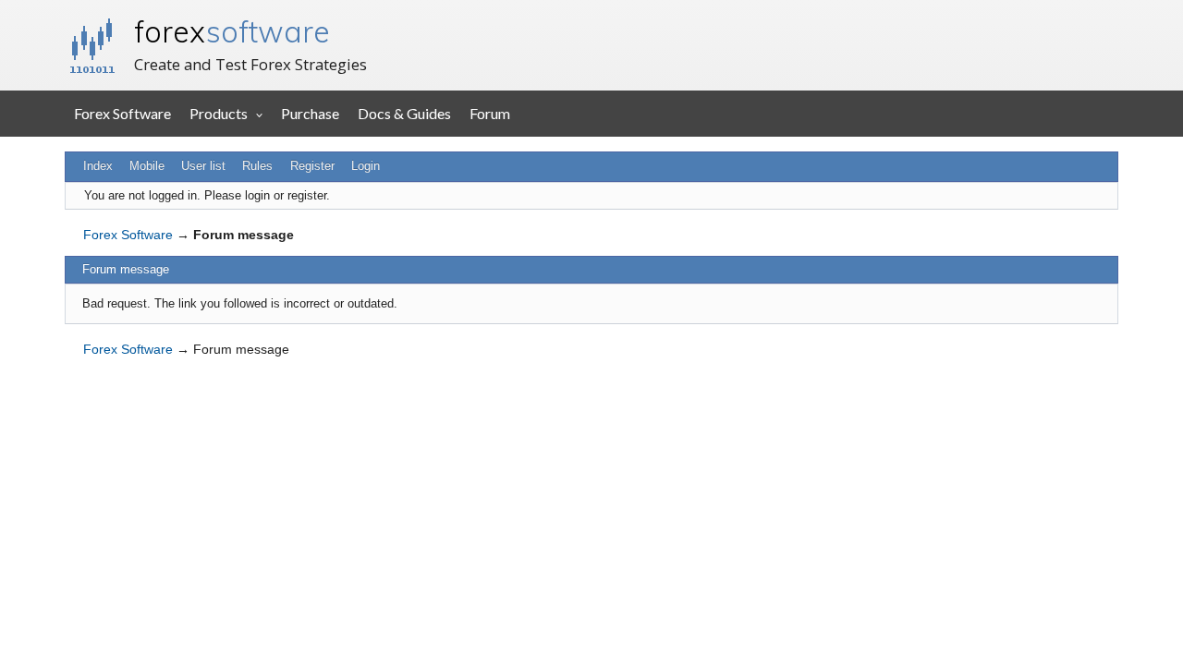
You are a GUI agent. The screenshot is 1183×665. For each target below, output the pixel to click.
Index (98, 166)
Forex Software (122, 113)
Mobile (147, 166)
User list (203, 166)
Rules (257, 166)
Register (312, 166)
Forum (490, 113)
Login (365, 166)
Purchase (310, 113)
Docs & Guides (404, 113)
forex (232, 31)
